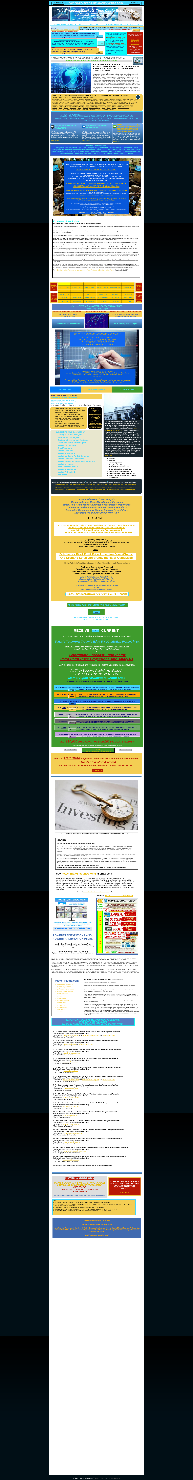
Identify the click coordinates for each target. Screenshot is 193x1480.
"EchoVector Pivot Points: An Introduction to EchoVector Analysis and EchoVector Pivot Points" (85, 270)
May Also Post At (98, 376)
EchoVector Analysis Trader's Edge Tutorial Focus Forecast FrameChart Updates (96, 525)
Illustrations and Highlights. (125, 131)
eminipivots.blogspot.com (71, 1160)
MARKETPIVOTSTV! (119, 190)
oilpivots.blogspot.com (70, 1115)
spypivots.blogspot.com (70, 1071)
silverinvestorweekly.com (71, 1097)
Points (54, 289)
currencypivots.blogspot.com (72, 1142)
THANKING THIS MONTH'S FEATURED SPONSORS (64, 30)
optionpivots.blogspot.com (71, 1053)
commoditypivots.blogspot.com (73, 1133)
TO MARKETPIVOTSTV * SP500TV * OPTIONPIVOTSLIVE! (96, 170)
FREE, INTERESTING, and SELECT (121, 429)
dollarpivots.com (70, 489)
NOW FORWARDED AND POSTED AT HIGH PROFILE (97, 341)
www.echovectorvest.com (116, 484)
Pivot (53, 287)
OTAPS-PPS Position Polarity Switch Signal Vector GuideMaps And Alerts (97, 532)
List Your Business (114, 1478)
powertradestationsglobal (102, 891)
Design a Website (100, 1478)
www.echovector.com (130, 484)
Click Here (97, 771)
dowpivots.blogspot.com (70, 1062)
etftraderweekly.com (69, 1044)
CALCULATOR (135, 41)
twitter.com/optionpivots (107, 195)
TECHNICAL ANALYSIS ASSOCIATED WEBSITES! (97, 344)
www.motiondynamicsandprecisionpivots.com (82, 484)
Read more (108, 455)
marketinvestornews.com (71, 1035)
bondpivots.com (59, 489)
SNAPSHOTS (109, 338)
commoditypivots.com (100, 487)
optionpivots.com (68, 487)
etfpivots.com (58, 487)
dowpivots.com (79, 487)
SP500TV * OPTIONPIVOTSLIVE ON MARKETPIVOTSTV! (97, 334)
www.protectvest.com (113, 489)
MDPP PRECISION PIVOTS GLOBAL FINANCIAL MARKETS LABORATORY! (96, 187)
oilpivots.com (132, 487)
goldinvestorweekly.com (70, 1088)
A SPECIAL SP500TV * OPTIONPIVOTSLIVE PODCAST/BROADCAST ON (89, 190)
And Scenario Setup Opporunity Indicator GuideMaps (96, 557)
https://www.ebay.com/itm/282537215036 (119, 896)
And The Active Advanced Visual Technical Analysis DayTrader (96, 200)
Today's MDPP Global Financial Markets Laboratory (97, 371)
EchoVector (54, 286)
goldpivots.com (112, 487)
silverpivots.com (122, 487)
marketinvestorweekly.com (90, 1035)
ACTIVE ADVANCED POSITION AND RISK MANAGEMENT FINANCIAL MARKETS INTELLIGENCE (96, 183)
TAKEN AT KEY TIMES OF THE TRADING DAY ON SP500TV (97, 339)
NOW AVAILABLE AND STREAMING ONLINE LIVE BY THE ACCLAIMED (96, 185)
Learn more (55, 140)
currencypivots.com (82, 489)
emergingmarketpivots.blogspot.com (74, 1151)
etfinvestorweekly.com (86, 1044)
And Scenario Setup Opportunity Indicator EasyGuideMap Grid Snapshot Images (97, 374)
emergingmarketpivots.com (97, 489)
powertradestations (88, 891)
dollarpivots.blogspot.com (71, 1124)
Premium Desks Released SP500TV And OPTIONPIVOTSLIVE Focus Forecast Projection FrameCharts (97, 373)
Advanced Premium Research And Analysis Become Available (97, 594)
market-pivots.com (102, 484)
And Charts (135, 45)
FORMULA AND (135, 40)
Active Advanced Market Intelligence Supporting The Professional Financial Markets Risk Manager (96, 198)
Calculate (53, 285)
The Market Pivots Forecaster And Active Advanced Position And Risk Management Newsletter (98, 380)
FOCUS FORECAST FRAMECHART (93, 338)
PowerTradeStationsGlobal (79, 873)
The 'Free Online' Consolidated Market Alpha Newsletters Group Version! (98, 382)
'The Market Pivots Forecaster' (87, 195)
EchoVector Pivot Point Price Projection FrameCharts (96, 554)
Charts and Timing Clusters (54, 300)
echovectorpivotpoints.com (128, 489)
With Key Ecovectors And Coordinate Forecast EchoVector (96, 528)
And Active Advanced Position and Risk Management (96, 530)
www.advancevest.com (61, 484)
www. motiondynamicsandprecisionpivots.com (98, 750)
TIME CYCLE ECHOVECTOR (98, 343)
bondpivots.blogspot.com (71, 1106)
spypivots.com (89, 487)
